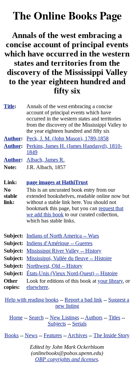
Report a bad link (83, 300)
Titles (114, 317)
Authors (93, 317)
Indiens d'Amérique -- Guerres (59, 243)
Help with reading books (31, 300)
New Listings (64, 317)
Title (9, 106)
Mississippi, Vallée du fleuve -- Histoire (69, 258)
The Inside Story (111, 335)
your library (110, 281)
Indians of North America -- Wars (62, 236)
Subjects (57, 324)
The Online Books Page (67, 15)
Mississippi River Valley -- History (63, 251)
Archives (77, 335)
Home (16, 317)
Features (53, 335)
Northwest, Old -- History (54, 266)
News (31, 335)
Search (36, 317)
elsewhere (37, 287)
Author (12, 138)
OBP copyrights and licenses (66, 359)
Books (11, 335)
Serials (79, 324)
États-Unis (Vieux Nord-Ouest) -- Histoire (72, 273)
